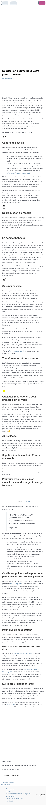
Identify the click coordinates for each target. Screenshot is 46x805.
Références (9, 791)
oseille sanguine (15, 584)
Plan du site (9, 801)
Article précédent (7, 782)
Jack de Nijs (26, 501)
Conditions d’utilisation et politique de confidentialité (18, 795)
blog (19, 639)
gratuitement (11, 704)
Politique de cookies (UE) (14, 798)
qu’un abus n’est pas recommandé (18, 173)
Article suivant (6, 784)
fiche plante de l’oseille (16, 351)
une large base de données (23, 653)
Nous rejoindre (11, 789)
